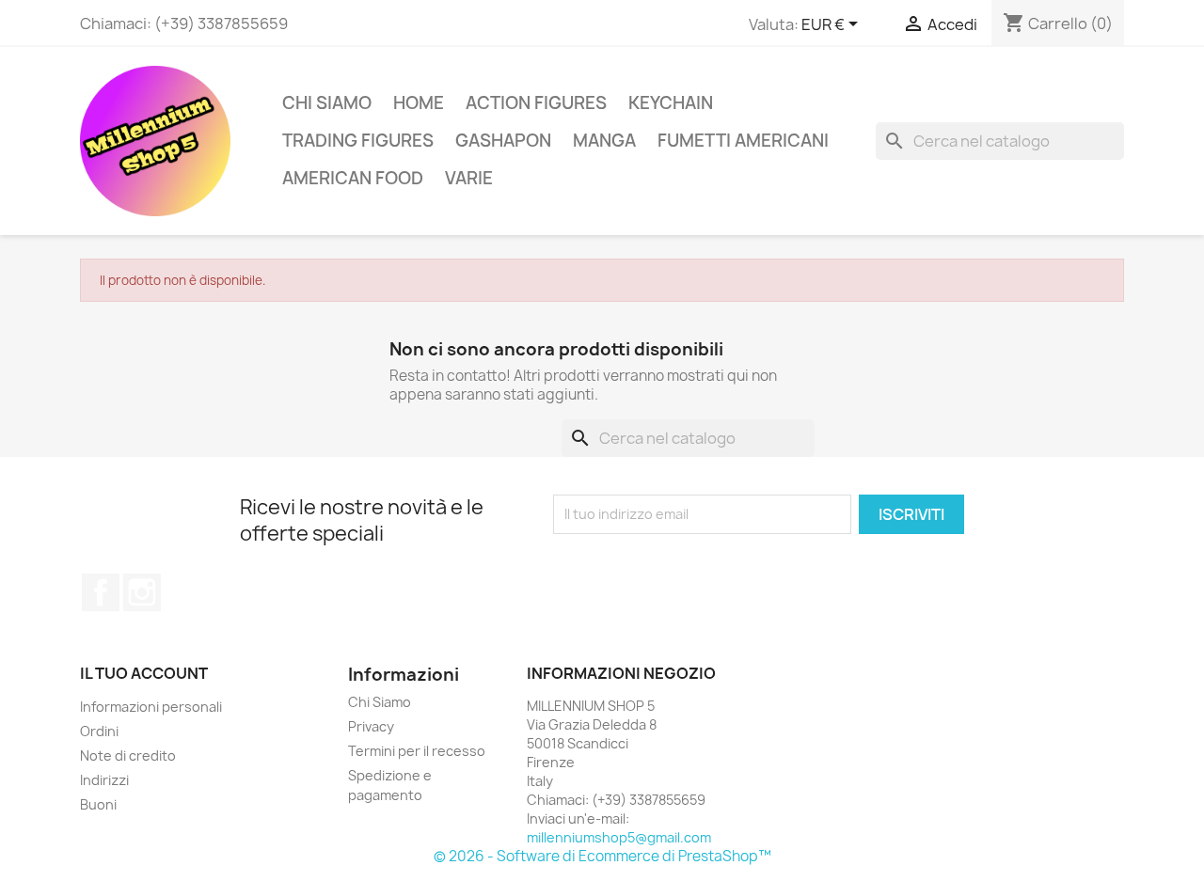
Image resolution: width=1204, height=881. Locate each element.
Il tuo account (144, 673)
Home (418, 103)
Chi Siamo (327, 103)
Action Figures (536, 103)
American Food (352, 178)
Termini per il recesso (416, 751)
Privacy (371, 726)
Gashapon (503, 140)
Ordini (99, 731)
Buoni (98, 804)
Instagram (142, 592)
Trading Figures (358, 140)
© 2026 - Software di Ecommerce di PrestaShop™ (602, 856)
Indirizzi (104, 780)
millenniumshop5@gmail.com (619, 837)
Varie (469, 178)
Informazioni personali (151, 707)
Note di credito (128, 755)
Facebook (100, 592)
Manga (604, 140)
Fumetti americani (743, 140)
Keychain (670, 103)
